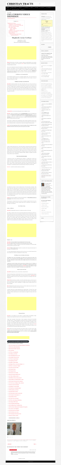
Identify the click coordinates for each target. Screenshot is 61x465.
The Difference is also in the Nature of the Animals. (16, 30)
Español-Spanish (44, 201)
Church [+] (20, 7)
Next (35, 444)
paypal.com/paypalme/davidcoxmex (46, 23)
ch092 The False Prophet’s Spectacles (14, 348)
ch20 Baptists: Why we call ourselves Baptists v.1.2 (16, 364)
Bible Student (14, 7)
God (42, 54)
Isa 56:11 (8, 125)
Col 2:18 (8, 315)
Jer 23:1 (8, 328)
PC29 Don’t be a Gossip (45, 65)
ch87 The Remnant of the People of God (15, 413)
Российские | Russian (45, 203)
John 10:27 (8, 271)
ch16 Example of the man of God (14, 357)
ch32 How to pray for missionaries (14, 384)
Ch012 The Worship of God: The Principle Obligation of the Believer (19, 345)
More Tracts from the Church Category (15, 33)
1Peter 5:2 (8, 62)
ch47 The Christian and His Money (14, 403)
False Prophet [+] (49, 7)
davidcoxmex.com (48, 16)
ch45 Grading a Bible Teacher (13, 401)
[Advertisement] (21, 54)
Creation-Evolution (15, 9)
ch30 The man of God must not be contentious (16, 381)
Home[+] (8, 7)
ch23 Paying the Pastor (12, 370)
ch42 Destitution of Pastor (13, 396)
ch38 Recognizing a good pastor (13, 389)
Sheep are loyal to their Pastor (13, 31)
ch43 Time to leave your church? (14, 398)
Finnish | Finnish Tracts (45, 213)
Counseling (26, 7)
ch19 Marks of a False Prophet (13, 362)
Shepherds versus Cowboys (12, 23)
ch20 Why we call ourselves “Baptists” (14, 365)
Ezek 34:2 (8, 113)
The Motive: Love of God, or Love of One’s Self (16, 25)
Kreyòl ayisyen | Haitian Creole (46, 212)
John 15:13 (8, 243)
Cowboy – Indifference (13, 28)
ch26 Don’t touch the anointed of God (14, 374)
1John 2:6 (24, 265)
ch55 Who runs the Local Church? (14, 410)
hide (17, 21)
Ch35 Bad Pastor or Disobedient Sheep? (15, 388)
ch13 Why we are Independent (13, 352)
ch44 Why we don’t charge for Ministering (15, 400)
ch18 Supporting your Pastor (13, 360)
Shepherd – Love (12, 29)
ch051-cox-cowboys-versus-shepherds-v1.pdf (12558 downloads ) (18, 341)
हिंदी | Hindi (43, 210)
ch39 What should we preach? (13, 391)
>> (18, 417)
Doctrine (36, 7)
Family (31, 7)
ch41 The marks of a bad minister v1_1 (15, 394)
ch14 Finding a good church (13, 353)
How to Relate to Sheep (12, 27)
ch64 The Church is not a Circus (14, 412)
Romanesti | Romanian (45, 206)
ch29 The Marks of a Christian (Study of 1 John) (16, 379)
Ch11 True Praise (11, 350)
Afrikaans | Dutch (44, 204)
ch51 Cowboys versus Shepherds (14, 408)
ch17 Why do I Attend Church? (13, 358)
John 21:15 (32, 275)
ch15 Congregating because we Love (14, 355)
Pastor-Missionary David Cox (48, 185)
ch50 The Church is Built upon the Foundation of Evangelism (18, 406)
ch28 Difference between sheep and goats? (15, 377)
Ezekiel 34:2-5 (10, 111)
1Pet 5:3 (23, 63)
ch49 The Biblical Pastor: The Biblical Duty (15, 405)
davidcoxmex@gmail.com (45, 25)
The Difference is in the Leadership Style (15, 24)
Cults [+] (8, 9)
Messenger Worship (12, 32)
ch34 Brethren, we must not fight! (14, 386)
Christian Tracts (20, 4)
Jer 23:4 (8, 197)
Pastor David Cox (11, 18)
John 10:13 (8, 210)
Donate (22, 9)
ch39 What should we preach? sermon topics (15, 393)
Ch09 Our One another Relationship (14, 346)
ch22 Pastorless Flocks (12, 369)
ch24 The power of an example (13, 372)
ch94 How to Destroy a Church (13, 415)
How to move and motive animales (14, 26)
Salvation (42, 7)
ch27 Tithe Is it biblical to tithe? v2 (14, 376)
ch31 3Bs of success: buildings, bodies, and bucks (16, 382)
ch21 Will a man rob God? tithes (14, 367)
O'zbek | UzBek (44, 208)
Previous (9, 444)
